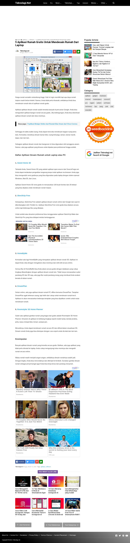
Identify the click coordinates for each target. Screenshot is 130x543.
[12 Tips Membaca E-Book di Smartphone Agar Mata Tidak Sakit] (39, 481)
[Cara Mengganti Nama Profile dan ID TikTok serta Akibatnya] (22, 481)
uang (101, 106)
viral (111, 106)
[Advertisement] (65, 21)
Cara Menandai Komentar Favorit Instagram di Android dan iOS (39, 513)
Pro (51, 3)
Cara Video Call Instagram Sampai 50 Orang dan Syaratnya (22, 513)
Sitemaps (72, 535)
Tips (78, 3)
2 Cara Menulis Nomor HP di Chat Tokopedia (102, 55)
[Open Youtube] (127, 535)
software (48, 466)
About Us (5, 535)
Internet (85, 3)
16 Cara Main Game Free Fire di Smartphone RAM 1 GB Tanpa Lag (72, 513)
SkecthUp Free (23, 196)
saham (99, 103)
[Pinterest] (74, 51)
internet (88, 99)
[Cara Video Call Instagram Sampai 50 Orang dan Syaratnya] (22, 503)
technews (88, 106)
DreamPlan (22, 286)
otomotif (107, 99)
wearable (88, 110)
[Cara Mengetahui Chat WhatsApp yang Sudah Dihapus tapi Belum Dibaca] (72, 481)
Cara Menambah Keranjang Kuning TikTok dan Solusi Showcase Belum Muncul (102, 72)
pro (86, 103)
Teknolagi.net (16, 540)
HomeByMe (22, 253)
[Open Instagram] (123, 535)
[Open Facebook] (116, 535)
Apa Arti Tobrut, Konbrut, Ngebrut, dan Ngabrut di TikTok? (101, 64)
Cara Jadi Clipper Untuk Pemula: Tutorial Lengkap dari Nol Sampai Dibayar (103, 47)
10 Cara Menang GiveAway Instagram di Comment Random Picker (55, 493)
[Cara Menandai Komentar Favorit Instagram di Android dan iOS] (39, 503)
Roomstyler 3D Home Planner (30, 309)
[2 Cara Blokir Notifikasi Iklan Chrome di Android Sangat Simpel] (56, 503)
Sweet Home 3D (24, 163)
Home (45, 3)
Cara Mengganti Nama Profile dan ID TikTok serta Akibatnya (22, 492)
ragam (92, 103)
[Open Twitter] (120, 535)
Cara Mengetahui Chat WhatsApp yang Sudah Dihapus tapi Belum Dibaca (72, 493)
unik (106, 106)
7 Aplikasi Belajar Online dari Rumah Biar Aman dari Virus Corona (52, 124)
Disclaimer (23, 535)
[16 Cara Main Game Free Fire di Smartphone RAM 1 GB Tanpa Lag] (72, 503)
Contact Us (14, 535)
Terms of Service (46, 535)
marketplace (97, 99)
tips (95, 106)
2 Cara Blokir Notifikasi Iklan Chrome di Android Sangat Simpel (55, 513)
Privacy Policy (33, 535)
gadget (95, 96)
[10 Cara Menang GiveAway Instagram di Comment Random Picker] (56, 481)
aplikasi (43, 466)
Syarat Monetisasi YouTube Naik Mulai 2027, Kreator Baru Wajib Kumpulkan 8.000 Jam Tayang (103, 82)
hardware (103, 96)
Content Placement (60, 535)
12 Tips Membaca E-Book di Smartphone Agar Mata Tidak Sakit (39, 492)
